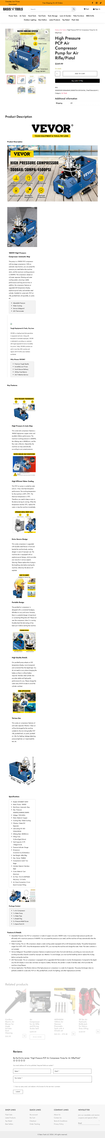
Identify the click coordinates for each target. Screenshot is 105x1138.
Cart (87, 9)
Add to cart (80, 74)
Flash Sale (75, 20)
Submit (18, 1092)
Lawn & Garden (65, 16)
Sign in (97, 9)
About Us (57, 1114)
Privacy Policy (59, 1124)
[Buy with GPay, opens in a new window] (77, 81)
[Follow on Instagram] (96, 3)
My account (34, 1114)
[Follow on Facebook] (92, 3)
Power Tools (13, 16)
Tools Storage (53, 16)
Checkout (33, 1121)
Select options (73, 1033)
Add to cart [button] (24, 1036)
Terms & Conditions (60, 1121)
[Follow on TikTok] (100, 3)
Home (57, 30)
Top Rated (65, 20)
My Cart (32, 1118)
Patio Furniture (78, 16)
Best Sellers (42, 20)
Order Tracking (35, 1124)
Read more (37, 1037)
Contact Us (57, 1118)
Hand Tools (32, 16)
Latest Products (54, 20)
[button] (46, 32)
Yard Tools (42, 16)
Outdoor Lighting (30, 20)
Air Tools (23, 16)
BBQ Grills (90, 16)
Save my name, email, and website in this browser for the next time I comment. (37, 1086)
